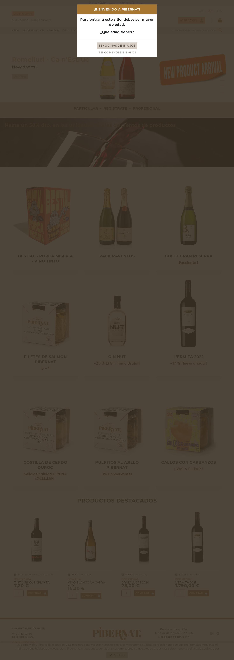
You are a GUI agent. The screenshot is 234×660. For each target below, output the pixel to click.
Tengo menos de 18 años (117, 52)
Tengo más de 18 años (117, 45)
